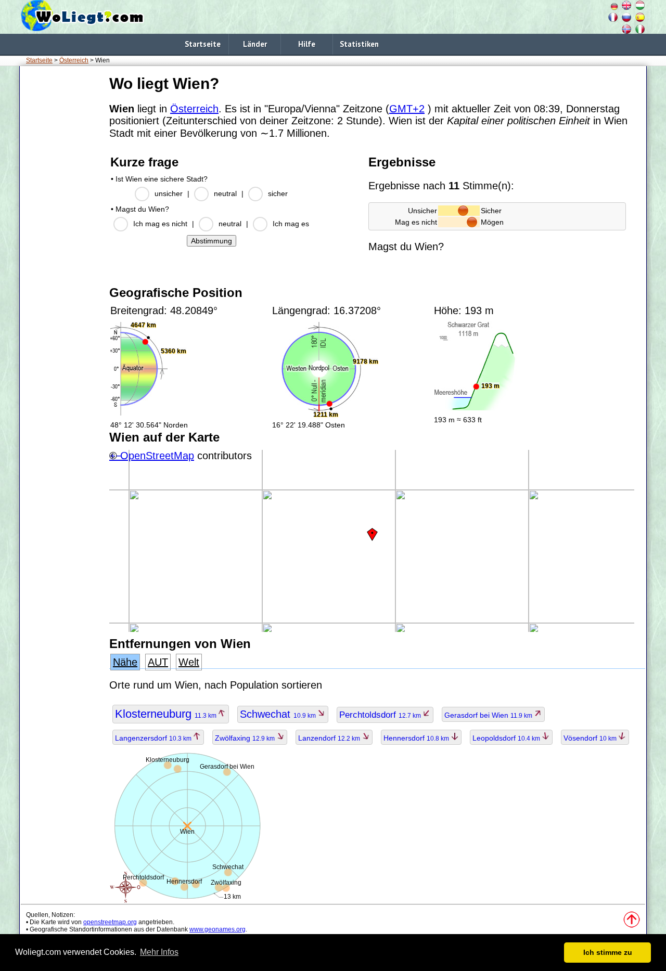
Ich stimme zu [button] (607, 952)
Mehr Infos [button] (159, 952)
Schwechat (278, 714)
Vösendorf (590, 738)
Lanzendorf (330, 738)
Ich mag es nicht (160, 223)
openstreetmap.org (110, 922)
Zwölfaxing (245, 738)
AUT (158, 662)
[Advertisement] (62, 228)
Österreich (73, 60)
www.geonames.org (217, 929)
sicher (278, 193)
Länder (255, 44)
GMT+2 (407, 108)
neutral (225, 193)
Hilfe (306, 44)
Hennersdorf (417, 738)
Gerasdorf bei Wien (489, 715)
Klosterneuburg (166, 713)
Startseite (203, 44)
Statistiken (359, 44)
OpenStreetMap (157, 455)
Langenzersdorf (154, 738)
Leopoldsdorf (507, 738)
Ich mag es (291, 223)
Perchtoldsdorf (380, 715)
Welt (188, 662)
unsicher (169, 193)
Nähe (125, 662)
